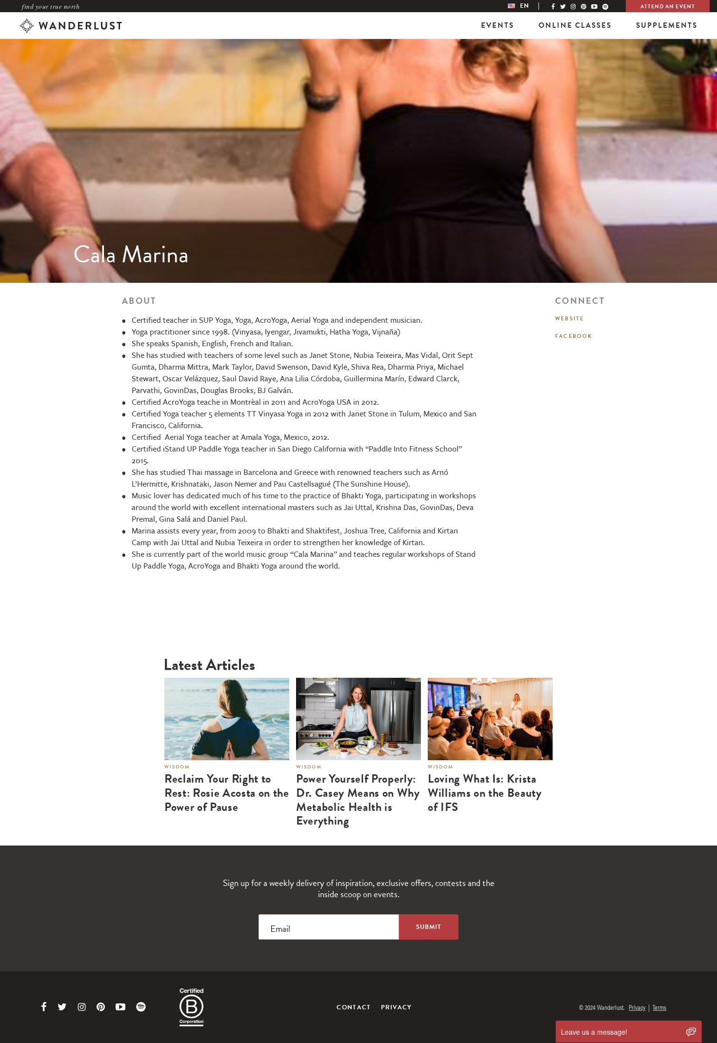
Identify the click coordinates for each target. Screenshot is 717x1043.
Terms (659, 1007)
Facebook (574, 336)
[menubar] (528, 6)
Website (569, 319)
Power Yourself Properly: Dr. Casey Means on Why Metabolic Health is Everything (358, 800)
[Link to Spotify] (141, 1007)
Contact (354, 1007)
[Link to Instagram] (82, 1007)
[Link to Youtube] (120, 1007)
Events (497, 25)
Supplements (666, 25)
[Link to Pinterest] (101, 1007)
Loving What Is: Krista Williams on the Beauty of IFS (485, 793)
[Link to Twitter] (62, 1007)
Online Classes (575, 25)
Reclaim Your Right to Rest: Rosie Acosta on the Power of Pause (226, 793)
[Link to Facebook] (44, 1007)
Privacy (396, 1007)
